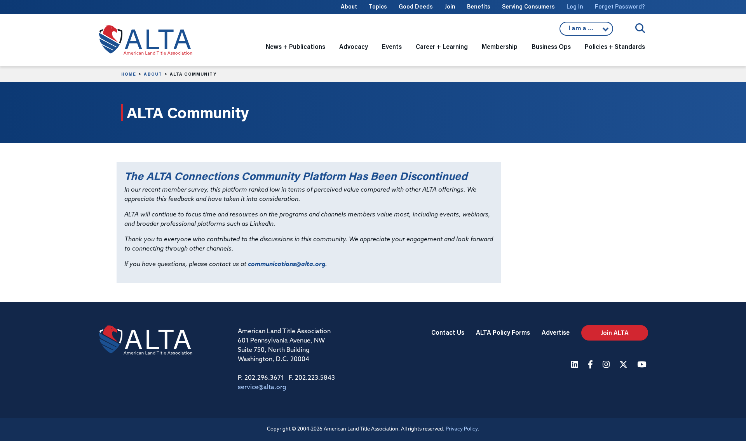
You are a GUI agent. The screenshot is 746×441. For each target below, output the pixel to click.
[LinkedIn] (575, 365)
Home (128, 74)
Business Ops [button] (551, 46)
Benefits (478, 6)
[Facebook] (591, 365)
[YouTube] (642, 365)
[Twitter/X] (624, 365)
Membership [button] (500, 46)
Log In (574, 6)
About (349, 6)
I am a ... (586, 31)
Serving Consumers (528, 6)
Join (449, 6)
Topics (378, 6)
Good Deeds (416, 6)
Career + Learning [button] (442, 46)
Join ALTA (615, 333)
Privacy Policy (462, 429)
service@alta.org (262, 387)
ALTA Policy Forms (503, 332)
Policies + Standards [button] (615, 46)
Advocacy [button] (353, 46)
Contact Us (447, 332)
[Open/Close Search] (640, 28)
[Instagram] (607, 365)
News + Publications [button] (295, 46)
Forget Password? (620, 6)
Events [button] (392, 46)
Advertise (556, 332)
